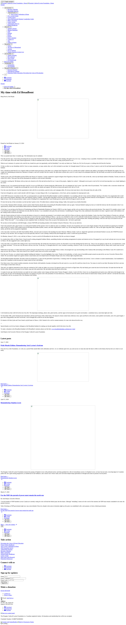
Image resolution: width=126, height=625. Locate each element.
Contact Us (7, 593)
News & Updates (9, 86)
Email (5, 578)
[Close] (2, 526)
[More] (5, 75)
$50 (6, 590)
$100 (8, 590)
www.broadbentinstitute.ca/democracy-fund (63, 329)
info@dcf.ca (10, 598)
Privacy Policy (8, 595)
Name (2, 576)
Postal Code (4, 580)
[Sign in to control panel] (8, 613)
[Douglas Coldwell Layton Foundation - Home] (27, 3)
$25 (3, 590)
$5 (1, 590)
